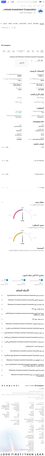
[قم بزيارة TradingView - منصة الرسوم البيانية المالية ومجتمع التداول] (6, 45)
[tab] (7, 147)
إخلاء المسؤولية (31, 443)
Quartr (29, 397)
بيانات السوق (31, 406)
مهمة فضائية (31, 426)
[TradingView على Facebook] (16, 386)
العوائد (43, 426)
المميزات (32, 404)
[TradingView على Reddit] (2, 386)
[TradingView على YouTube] (14, 386)
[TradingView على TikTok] (5, 386)
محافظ (42, 432)
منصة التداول (7, 409)
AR (11, 1)
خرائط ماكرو (41, 436)
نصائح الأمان (32, 448)
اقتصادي (42, 425)
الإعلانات (7, 412)
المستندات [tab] (30, 23)
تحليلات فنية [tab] (15, 23)
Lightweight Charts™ (5, 406)
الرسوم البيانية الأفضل (40, 404)
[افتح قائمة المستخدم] (8, 2)
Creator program (16, 407)
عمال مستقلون (16, 423)
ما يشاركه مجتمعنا (16, 405)
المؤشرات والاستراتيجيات (14, 420)
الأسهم (43, 407)
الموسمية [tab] (5, 23)
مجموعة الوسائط (31, 431)
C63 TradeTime (31, 438)
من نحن (32, 425)
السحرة (18, 421)
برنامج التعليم (7, 416)
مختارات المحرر (16, 416)
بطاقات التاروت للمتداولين (29, 436)
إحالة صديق (17, 406)
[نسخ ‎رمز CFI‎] (16, 139)
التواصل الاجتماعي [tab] (22, 23)
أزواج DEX (42, 414)
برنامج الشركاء (6, 415)
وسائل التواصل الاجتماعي (14, 404)
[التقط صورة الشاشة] (15, 27)
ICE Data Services (32, 391)
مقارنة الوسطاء (31, 414)
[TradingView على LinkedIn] (9, 386)
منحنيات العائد (41, 434)
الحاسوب (42, 443)
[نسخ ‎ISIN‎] (31, 139)
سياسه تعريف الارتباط (30, 445)
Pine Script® (41, 438)
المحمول (42, 441)
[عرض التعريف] (37, 74)
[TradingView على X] (19, 386)
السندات (42, 410)
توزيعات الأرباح (41, 427)
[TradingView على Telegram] (7, 386)
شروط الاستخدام (31, 441)
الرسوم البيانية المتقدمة (5, 407)
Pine (43, 415)
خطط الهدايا (32, 407)
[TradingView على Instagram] (12, 386)
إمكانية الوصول (31, 446)
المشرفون (17, 410)
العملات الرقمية (41, 411)
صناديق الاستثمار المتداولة (39, 409)
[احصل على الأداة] (12, 27)
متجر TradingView (30, 435)
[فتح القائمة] (43, 2)
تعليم (18, 415)
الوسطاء (32, 412)
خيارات (42, 435)
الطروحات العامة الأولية (40, 429)
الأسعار (32, 405)
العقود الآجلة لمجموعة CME (29, 419)
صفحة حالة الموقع (31, 450)
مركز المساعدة (31, 429)
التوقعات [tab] (10, 23)
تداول (18, 414)
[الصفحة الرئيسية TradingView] (40, 2)
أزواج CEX (42, 412)
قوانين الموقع (17, 409)
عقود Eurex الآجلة (30, 420)
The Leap (32, 415)
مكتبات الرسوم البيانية (5, 405)
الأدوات (8, 404)
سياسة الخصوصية (31, 444)
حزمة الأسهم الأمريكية (30, 421)
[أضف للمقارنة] (32, 61)
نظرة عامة (32, 411)
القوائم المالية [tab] (35, 23)
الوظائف (32, 430)
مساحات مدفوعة (16, 424)
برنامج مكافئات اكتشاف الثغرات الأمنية (27, 449)
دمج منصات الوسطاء (5, 414)
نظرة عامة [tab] (42, 23)
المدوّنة (32, 427)
